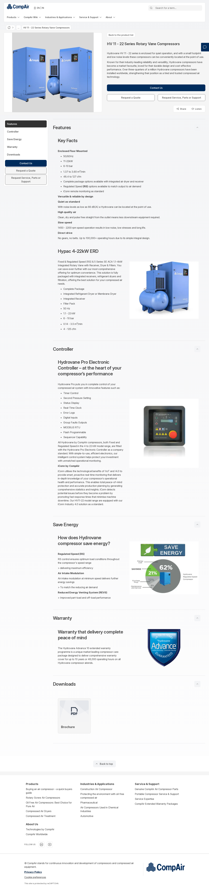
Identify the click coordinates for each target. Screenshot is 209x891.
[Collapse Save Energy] (197, 524)
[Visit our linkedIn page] (41, 844)
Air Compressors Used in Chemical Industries (99, 809)
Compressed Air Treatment (40, 816)
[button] (129, 127)
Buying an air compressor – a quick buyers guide (49, 791)
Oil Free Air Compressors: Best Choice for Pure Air (49, 804)
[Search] (151, 8)
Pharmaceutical (88, 802)
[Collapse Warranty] (197, 618)
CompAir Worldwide (37, 834)
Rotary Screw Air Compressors (43, 797)
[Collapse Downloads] (197, 684)
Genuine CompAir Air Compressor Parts (156, 789)
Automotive (86, 816)
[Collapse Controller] (197, 349)
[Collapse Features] (197, 127)
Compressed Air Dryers (38, 811)
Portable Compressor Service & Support (157, 794)
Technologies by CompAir (40, 829)
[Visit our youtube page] (50, 844)
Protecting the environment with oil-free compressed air (102, 795)
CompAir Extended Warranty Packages (156, 803)
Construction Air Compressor (96, 789)
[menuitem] (13, 17)
